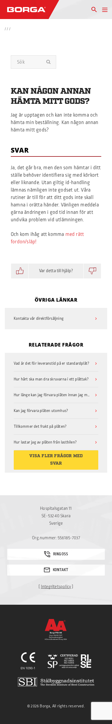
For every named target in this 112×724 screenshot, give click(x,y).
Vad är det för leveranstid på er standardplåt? (51, 363)
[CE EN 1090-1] (28, 661)
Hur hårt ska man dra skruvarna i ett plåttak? (51, 379)
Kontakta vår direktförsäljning (39, 318)
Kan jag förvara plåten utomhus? (41, 410)
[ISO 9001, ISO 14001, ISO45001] (69, 661)
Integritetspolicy (56, 587)
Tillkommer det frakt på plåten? (40, 426)
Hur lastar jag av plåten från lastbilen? (45, 442)
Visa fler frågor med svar (56, 459)
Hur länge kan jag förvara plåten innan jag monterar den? (56, 395)
